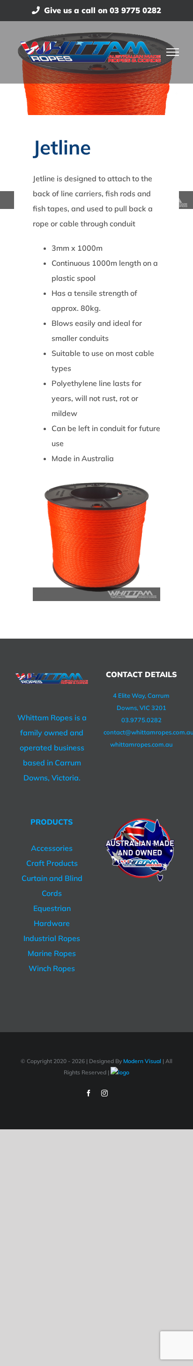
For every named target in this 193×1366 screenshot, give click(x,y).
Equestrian (52, 908)
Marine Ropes (52, 953)
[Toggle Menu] (173, 52)
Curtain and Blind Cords (52, 885)
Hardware (52, 923)
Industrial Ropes (51, 938)
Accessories (52, 848)
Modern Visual (142, 1061)
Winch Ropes (52, 968)
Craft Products (52, 863)
